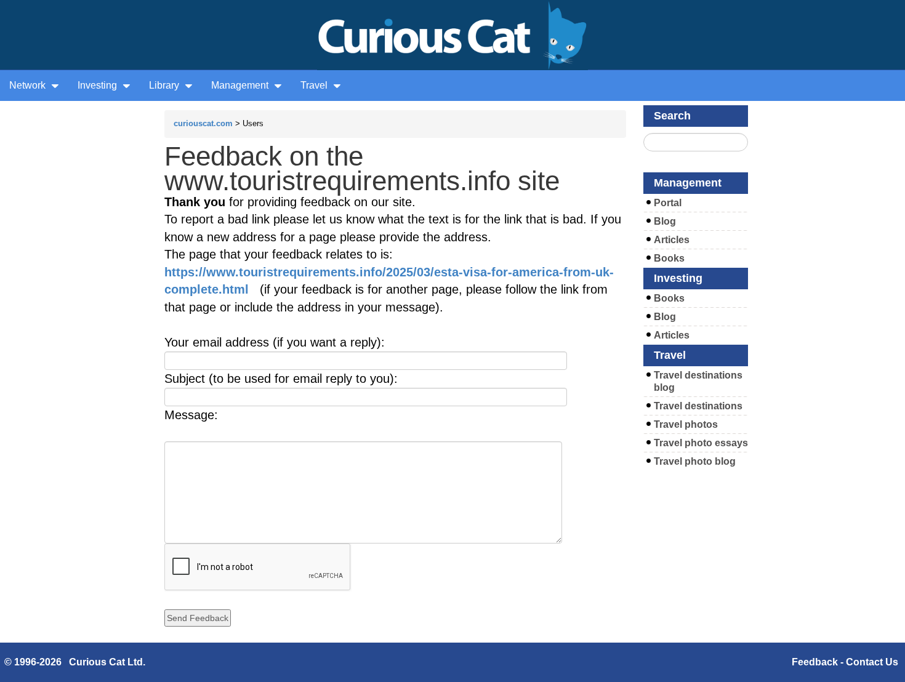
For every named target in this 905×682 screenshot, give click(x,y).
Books (669, 258)
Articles (672, 240)
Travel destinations (698, 406)
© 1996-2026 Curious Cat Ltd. (74, 662)
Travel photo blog (695, 461)
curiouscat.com (203, 123)
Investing (98, 85)
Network (28, 85)
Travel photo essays (701, 443)
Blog (665, 221)
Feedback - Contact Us (845, 662)
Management (241, 85)
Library (165, 85)
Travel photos (686, 424)
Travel (315, 85)
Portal (668, 203)
